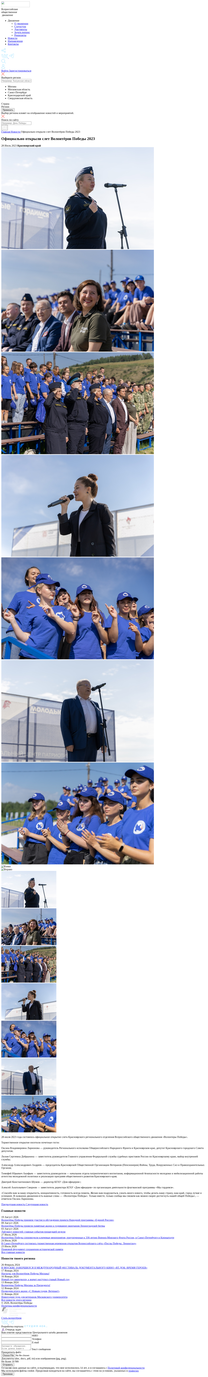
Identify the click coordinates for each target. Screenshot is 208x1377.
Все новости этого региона (16, 1300)
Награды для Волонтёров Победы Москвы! (25, 1273)
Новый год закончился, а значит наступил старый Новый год (35, 1279)
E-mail (35, 1342)
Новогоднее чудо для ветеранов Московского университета (34, 1297)
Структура (20, 26)
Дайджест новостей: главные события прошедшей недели (33, 1231)
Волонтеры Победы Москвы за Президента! (25, 1285)
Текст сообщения (41, 1349)
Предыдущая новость (13, 1204)
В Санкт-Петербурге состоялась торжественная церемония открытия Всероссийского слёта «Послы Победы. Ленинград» (68, 1243)
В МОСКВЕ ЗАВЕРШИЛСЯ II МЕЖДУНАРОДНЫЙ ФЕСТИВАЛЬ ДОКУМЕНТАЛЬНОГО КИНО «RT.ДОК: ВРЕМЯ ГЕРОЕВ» (74, 1267)
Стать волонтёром (11, 1318)
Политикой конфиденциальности (126, 1367)
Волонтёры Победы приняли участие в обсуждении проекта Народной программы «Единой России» (57, 1220)
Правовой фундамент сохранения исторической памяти (32, 1249)
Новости (12, 38)
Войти (5, 70)
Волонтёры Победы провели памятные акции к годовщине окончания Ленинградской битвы (53, 1225)
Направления (15, 41)
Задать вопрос (22, 32)
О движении (21, 23)
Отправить (8, 1364)
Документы (20, 29)
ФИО (35, 1335)
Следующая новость (37, 1204)
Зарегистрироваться (20, 70)
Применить (8, 110)
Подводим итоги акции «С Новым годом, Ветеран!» (30, 1291)
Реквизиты (20, 35)
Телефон (36, 1339)
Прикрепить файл (11, 1352)
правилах (133, 1370)
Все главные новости (13, 1252)
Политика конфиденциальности (19, 1305)
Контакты (13, 44)
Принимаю (8, 1374)
